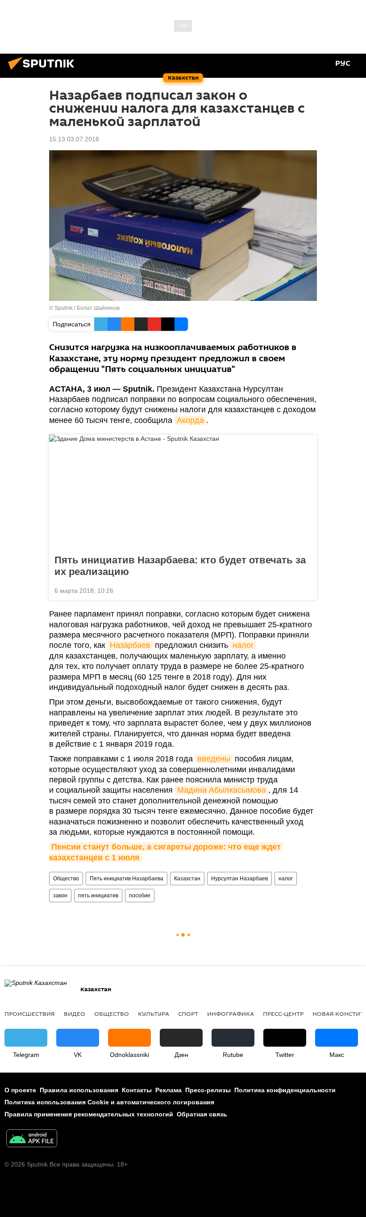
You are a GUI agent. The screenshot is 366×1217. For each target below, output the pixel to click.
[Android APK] (31, 1139)
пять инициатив (98, 895)
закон (60, 895)
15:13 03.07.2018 (74, 139)
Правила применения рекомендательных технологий (88, 1114)
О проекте (20, 1090)
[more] (307, 590)
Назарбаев (130, 645)
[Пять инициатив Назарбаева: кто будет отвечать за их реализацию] (183, 492)
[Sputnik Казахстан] (43, 71)
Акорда (190, 420)
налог (243, 645)
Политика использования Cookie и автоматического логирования (109, 1102)
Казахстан (187, 878)
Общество (66, 878)
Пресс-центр (283, 1014)
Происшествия (29, 1014)
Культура (153, 1014)
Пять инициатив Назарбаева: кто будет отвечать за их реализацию (180, 565)
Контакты (137, 1090)
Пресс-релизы (208, 1090)
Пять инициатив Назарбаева (126, 878)
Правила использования (79, 1090)
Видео (74, 1014)
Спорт (188, 1014)
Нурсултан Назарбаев (239, 878)
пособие (139, 895)
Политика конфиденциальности (285, 1090)
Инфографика (230, 1014)
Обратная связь (202, 1114)
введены (213, 758)
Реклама (168, 1090)
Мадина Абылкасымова (221, 790)
